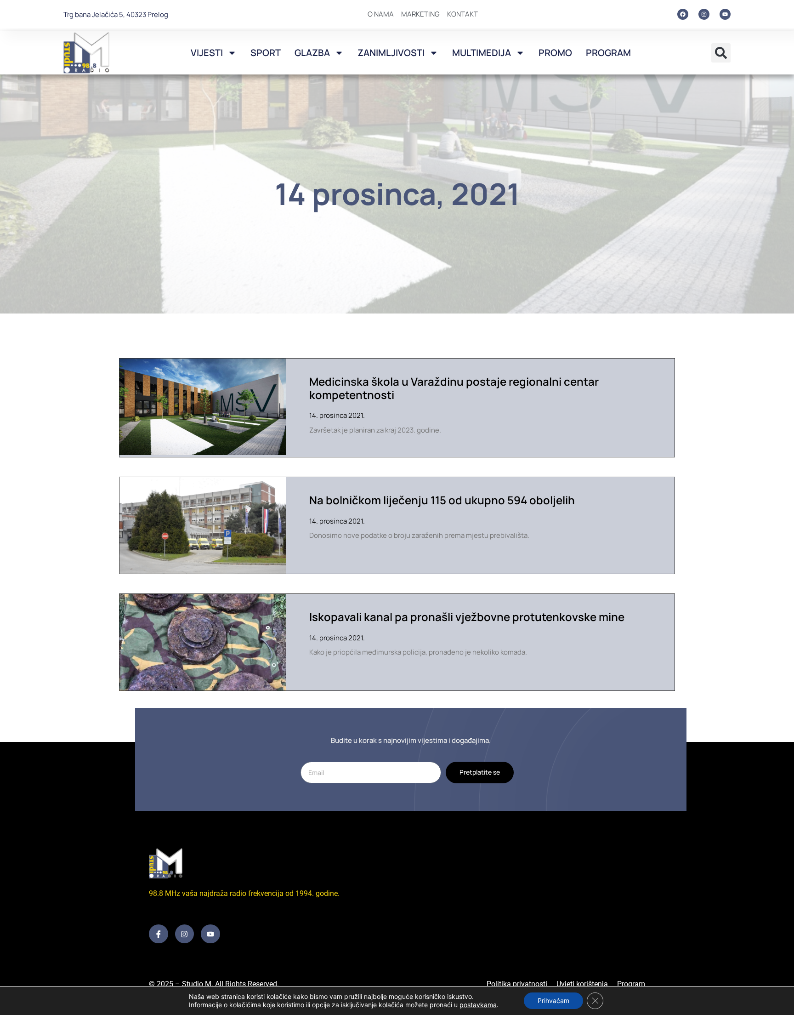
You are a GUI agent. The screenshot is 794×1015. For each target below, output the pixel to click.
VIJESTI (207, 52)
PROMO (555, 52)
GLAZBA (312, 52)
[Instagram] (703, 14)
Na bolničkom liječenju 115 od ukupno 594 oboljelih (442, 500)
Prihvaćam (553, 1000)
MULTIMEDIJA (481, 52)
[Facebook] (682, 14)
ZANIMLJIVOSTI (391, 52)
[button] (721, 53)
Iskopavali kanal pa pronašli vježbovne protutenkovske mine (466, 616)
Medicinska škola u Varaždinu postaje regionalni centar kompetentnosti (454, 388)
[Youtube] (725, 14)
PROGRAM (608, 52)
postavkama (478, 1005)
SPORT (265, 52)
